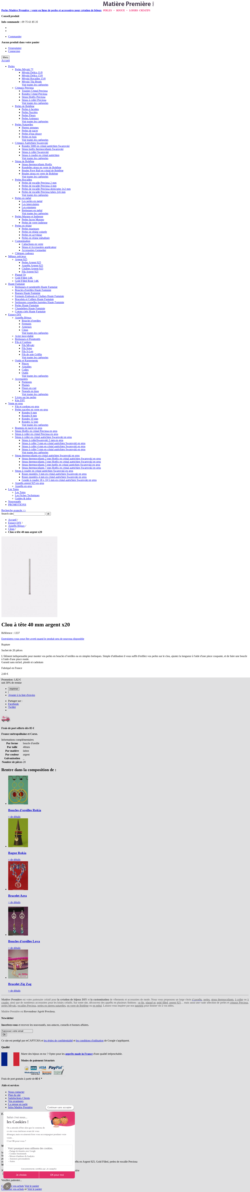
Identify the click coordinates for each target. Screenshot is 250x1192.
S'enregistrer (14, 48)
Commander (14, 36)
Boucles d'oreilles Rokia (24, 810)
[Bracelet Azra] (18, 889)
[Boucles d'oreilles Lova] (18, 934)
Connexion (14, 51)
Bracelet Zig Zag (19, 984)
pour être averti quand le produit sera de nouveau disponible (42, 638)
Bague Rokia (17, 853)
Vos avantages (15, 1101)
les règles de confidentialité (58, 1040)
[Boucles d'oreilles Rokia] (18, 803)
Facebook (13, 703)
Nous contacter (16, 1092)
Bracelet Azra (17, 895)
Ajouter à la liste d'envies (21, 695)
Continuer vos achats (12, 1186)
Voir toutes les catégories (35, 84)
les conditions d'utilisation (90, 1040)
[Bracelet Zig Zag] (18, 977)
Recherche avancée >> (13, 510)
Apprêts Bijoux (16, 525)
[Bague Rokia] (18, 846)
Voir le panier (31, 1186)
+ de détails (14, 816)
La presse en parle (18, 1104)
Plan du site (14, 1095)
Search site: (7, 513)
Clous (11, 528)
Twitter (12, 707)
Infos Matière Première (20, 1107)
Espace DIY (14, 522)
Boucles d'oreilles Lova (24, 941)
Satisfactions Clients (19, 1098)
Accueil (5, 60)
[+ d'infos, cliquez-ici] (43, 1075)
